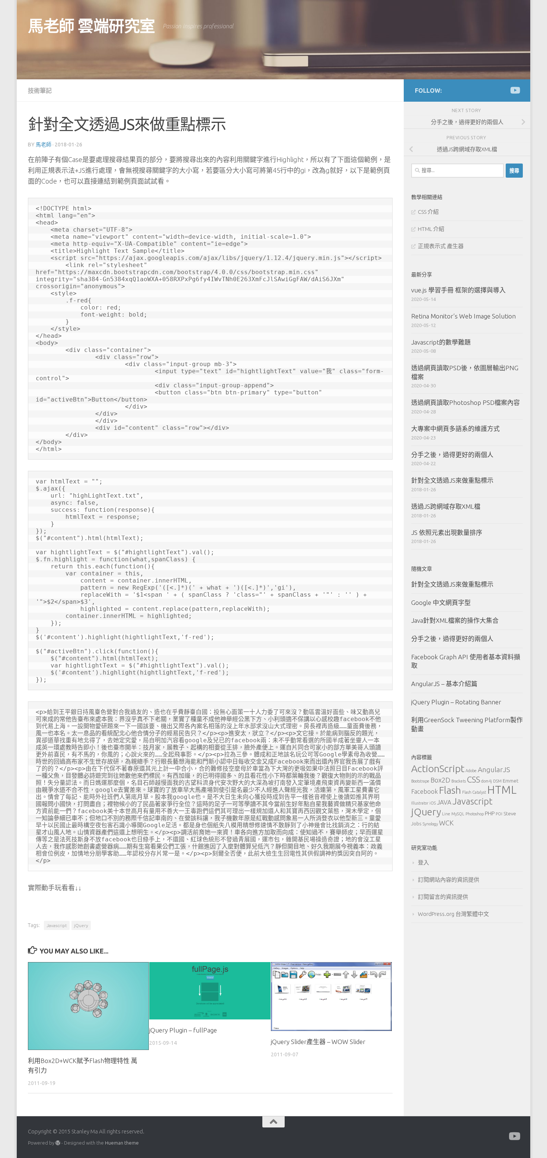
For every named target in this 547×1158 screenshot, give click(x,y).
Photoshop (475, 814)
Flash (450, 790)
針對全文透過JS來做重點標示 (452, 480)
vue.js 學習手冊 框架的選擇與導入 (458, 290)
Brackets (458, 781)
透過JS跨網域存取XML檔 (445, 506)
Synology (430, 824)
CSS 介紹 (428, 212)
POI (499, 814)
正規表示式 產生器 (441, 246)
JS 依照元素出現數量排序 (446, 532)
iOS (432, 803)
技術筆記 (40, 90)
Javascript (57, 925)
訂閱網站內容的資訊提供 (448, 879)
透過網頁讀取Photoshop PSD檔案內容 (465, 402)
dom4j (486, 781)
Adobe (471, 770)
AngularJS (494, 769)
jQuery (81, 925)
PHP (490, 813)
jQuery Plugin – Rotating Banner (456, 701)
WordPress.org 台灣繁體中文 (453, 914)
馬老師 (43, 144)
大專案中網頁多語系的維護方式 (455, 428)
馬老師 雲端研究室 (91, 26)
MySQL (457, 814)
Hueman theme (122, 1142)
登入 (423, 862)
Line (446, 814)
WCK (446, 823)
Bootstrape (420, 781)
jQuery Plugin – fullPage (183, 1030)
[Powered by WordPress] (57, 1142)
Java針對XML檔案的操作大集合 (455, 620)
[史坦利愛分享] (514, 90)
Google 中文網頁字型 (441, 602)
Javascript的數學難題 (441, 342)
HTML (501, 790)
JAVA (444, 802)
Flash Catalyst (474, 792)
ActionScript (437, 768)
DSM (497, 781)
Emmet (510, 781)
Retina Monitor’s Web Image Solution (463, 316)
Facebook (424, 791)
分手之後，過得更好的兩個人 (452, 454)
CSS (473, 779)
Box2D (440, 780)
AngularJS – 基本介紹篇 (444, 683)
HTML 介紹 (431, 229)
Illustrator (419, 803)
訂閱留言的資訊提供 (443, 897)
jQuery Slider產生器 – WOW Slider (318, 1041)
